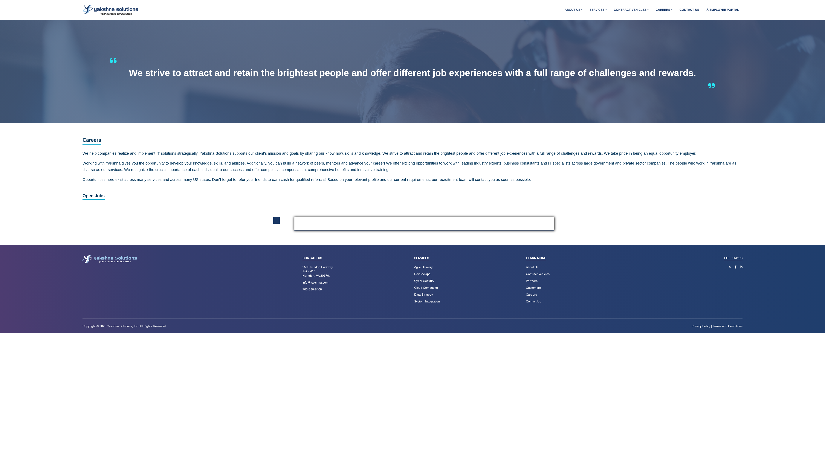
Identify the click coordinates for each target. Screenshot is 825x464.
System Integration (427, 301)
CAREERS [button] (663, 9)
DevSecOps (422, 274)
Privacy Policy (701, 326)
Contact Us (533, 301)
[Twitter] (729, 267)
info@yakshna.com (315, 282)
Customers (533, 287)
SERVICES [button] (597, 9)
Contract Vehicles (538, 274)
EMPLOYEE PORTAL (724, 9)
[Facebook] (735, 267)
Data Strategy (423, 294)
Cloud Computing (426, 287)
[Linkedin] (741, 267)
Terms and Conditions (727, 326)
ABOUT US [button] (572, 9)
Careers (531, 294)
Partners (532, 280)
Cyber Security (424, 280)
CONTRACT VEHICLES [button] (630, 9)
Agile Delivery (423, 267)
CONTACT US (689, 9)
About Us (532, 267)
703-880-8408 (312, 289)
